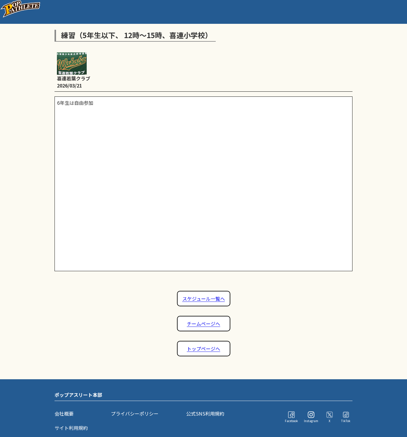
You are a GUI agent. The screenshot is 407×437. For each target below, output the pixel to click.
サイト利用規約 (71, 427)
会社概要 (64, 413)
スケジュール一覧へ (203, 298)
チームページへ (203, 323)
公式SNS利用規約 (205, 413)
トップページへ (203, 348)
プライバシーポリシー (135, 413)
